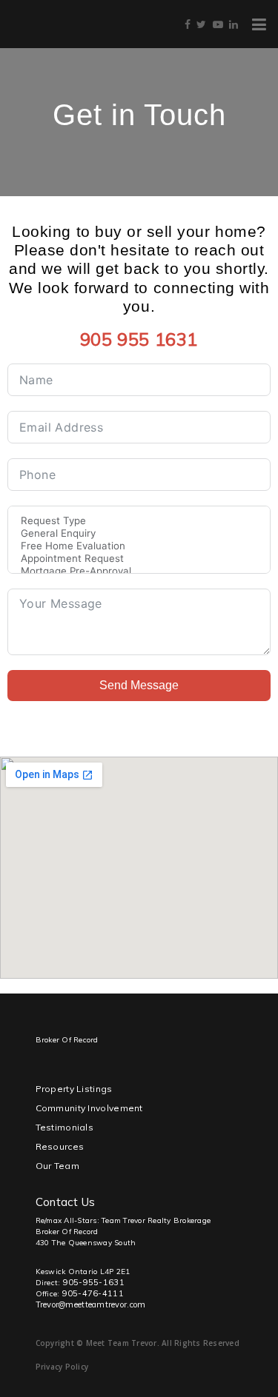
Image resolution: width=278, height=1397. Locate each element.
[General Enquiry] (139, 533)
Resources (60, 1146)
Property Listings (74, 1088)
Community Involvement (89, 1107)
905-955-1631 (94, 1282)
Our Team (57, 1165)
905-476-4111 (93, 1293)
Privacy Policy (62, 1366)
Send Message (139, 685)
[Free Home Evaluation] (139, 546)
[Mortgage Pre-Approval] (139, 571)
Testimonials (65, 1127)
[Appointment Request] (139, 558)
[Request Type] (139, 521)
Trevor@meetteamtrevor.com (91, 1304)
